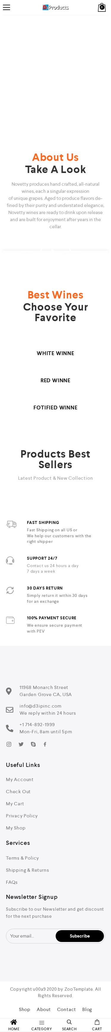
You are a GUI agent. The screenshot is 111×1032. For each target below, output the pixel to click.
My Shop (16, 828)
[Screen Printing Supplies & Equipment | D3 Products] (55, 7)
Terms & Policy (22, 858)
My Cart (15, 804)
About (44, 1009)
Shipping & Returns (27, 870)
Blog (87, 1009)
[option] (55, 74)
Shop (24, 1009)
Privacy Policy (22, 816)
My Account (20, 779)
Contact (66, 1009)
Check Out (18, 791)
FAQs (12, 882)
